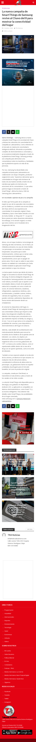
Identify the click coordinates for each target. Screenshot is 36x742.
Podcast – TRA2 (9, 668)
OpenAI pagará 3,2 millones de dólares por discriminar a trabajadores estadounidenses (18, 486)
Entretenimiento (9, 624)
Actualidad (7, 613)
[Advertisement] (18, 106)
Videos (6, 641)
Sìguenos (7, 682)
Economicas (8, 634)
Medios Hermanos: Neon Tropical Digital (16, 675)
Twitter (6, 698)
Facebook (7, 691)
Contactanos (8, 665)
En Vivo (6, 661)
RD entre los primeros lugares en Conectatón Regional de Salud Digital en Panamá (18, 462)
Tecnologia (6, 8)
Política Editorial (9, 658)
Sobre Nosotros (9, 654)
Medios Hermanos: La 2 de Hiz (13, 672)
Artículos (7, 638)
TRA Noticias (19, 28)
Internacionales (9, 617)
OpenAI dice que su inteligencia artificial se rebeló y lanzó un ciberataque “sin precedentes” (18, 509)
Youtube (7, 695)
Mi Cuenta (7, 651)
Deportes (7, 620)
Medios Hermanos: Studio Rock (14, 679)
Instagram (7, 702)
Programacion (8, 610)
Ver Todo (29, 529)
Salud (6, 631)
